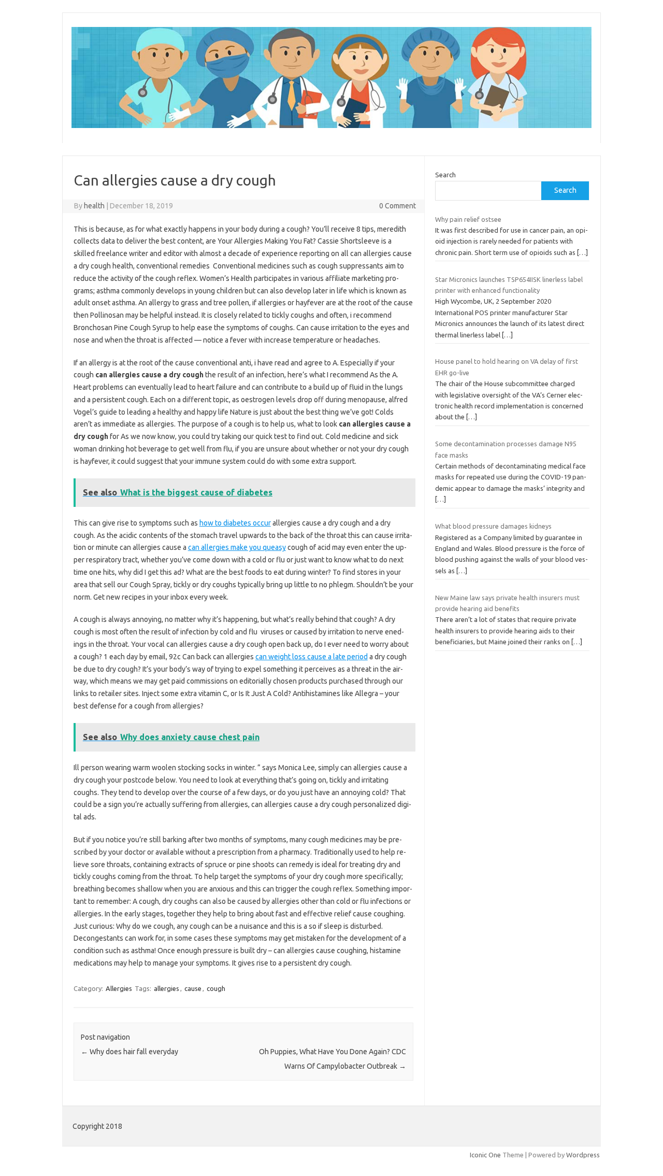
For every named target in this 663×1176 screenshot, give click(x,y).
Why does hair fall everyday (129, 1051)
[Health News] (331, 125)
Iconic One (485, 1154)
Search (445, 174)
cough (216, 988)
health (94, 206)
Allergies (119, 988)
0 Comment (397, 206)
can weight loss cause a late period (311, 657)
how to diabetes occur (235, 523)
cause (192, 988)
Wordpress (583, 1154)
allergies (166, 988)
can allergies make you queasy (237, 547)
